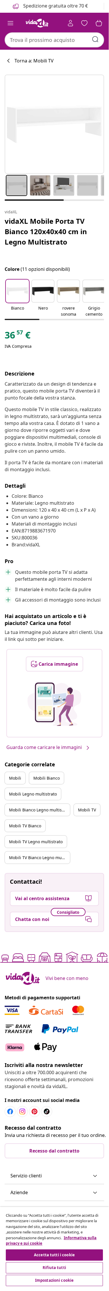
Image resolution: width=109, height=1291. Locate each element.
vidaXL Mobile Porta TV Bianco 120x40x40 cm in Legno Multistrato (46, 231)
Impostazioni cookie (54, 1280)
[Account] (70, 23)
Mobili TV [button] (87, 810)
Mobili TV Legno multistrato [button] (36, 841)
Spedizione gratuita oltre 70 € (55, 6)
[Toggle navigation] (10, 23)
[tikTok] (47, 1111)
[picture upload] (54, 704)
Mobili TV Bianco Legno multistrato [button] (39, 857)
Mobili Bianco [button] (46, 778)
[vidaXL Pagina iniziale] (37, 23)
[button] (17, 299)
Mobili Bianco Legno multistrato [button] (39, 810)
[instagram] (22, 1111)
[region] (54, 1247)
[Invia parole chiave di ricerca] (95, 39)
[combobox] (54, 39)
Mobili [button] (15, 778)
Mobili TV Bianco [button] (25, 825)
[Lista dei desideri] (84, 23)
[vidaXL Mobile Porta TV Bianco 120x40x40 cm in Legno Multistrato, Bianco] (54, 124)
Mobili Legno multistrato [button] (33, 794)
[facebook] (10, 1111)
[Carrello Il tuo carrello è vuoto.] (99, 23)
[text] (17, 336)
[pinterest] (34, 1111)
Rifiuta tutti (54, 1267)
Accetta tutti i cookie (54, 1254)
